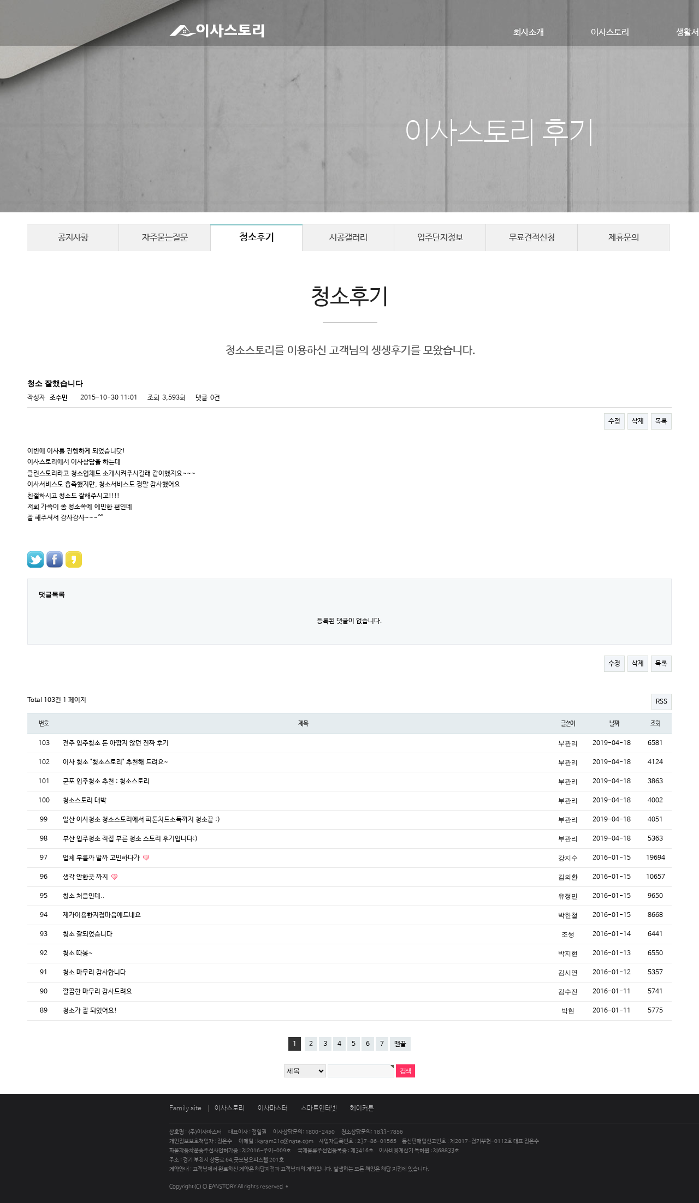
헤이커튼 (362, 1108)
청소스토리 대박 (84, 801)
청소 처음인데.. (84, 896)
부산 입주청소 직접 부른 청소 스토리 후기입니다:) (130, 839)
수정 (614, 421)
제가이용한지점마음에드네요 (102, 915)
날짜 (614, 723)
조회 (655, 723)
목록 (661, 421)
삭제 (638, 421)
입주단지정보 (440, 238)
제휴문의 (623, 238)
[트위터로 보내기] (35, 559)
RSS (661, 702)
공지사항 (73, 238)
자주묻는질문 (165, 238)
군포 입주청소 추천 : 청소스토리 (106, 781)
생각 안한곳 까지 (86, 877)
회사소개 (528, 32)
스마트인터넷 (319, 1108)
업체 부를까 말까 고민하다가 (102, 858)
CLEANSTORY (219, 1186)
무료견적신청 (532, 238)
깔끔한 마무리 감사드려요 (97, 992)
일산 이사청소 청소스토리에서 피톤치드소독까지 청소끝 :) (141, 820)
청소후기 (256, 237)
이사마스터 (273, 1108)
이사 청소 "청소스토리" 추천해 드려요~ (115, 762)
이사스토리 (610, 32)
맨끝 (400, 1044)
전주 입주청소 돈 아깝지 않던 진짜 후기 (116, 743)
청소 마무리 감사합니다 (94, 972)
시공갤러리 (348, 238)
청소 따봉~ (78, 953)
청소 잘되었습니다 (87, 934)
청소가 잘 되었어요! (90, 1011)
